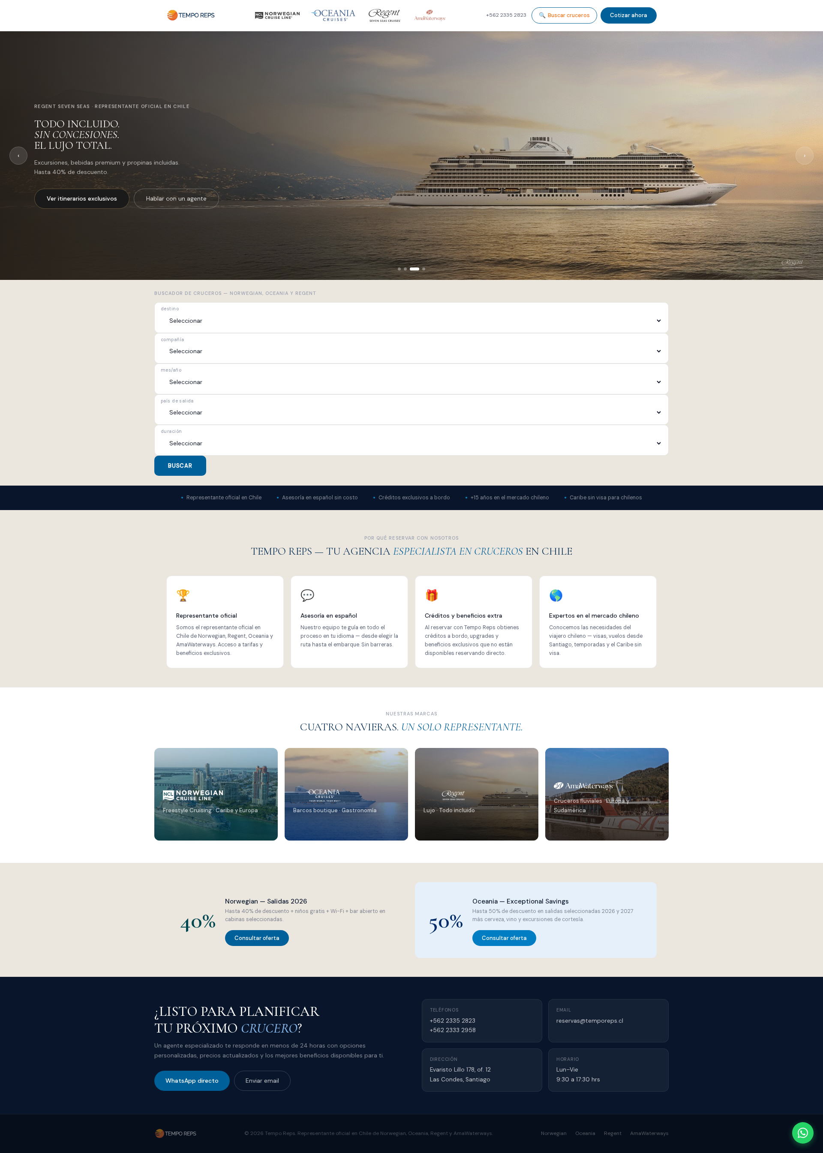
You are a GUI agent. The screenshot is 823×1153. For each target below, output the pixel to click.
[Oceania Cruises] (333, 15)
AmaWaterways (649, 1133)
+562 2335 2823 (452, 1020)
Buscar (180, 465)
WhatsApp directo (192, 1080)
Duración (171, 431)
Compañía (172, 340)
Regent (613, 1133)
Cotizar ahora (628, 15)
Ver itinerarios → (192, 829)
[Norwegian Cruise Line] (277, 15)
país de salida (177, 401)
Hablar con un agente (156, 198)
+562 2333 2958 (453, 1030)
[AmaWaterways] (430, 15)
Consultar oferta (256, 938)
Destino (170, 309)
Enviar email (262, 1080)
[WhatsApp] (803, 1133)
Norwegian (554, 1133)
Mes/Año (171, 370)
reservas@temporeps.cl (589, 1020)
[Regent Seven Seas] (385, 15)
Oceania (585, 1133)
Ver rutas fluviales (71, 198)
